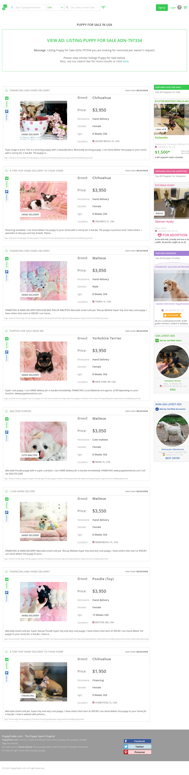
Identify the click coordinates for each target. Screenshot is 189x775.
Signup (161, 7)
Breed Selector (25, 747)
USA (93, 141)
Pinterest (139, 752)
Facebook (139, 741)
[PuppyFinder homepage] (4, 7)
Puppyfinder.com (10, 739)
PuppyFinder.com (12, 736)
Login (173, 7)
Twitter (139, 746)
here (126, 61)
